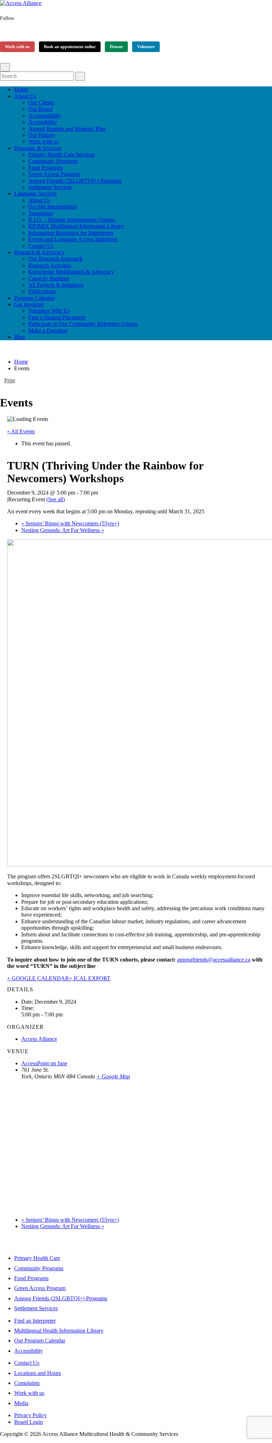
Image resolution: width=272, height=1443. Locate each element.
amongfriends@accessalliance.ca (213, 960)
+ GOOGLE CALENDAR (38, 978)
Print (9, 380)
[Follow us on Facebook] (6, 31)
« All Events (21, 431)
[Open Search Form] (5, 67)
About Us (25, 96)
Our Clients (41, 102)
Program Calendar (34, 298)
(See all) (55, 499)
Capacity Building (48, 278)
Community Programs (53, 161)
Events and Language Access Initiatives (72, 239)
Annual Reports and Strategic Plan (67, 129)
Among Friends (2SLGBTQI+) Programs (74, 181)
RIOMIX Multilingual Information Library (76, 226)
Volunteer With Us (49, 311)
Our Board (40, 109)
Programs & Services (37, 148)
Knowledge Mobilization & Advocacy (71, 272)
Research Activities (49, 265)
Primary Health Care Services (61, 155)
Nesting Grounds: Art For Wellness (62, 530)
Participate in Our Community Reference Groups (83, 324)
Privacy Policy (30, 1415)
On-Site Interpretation (52, 207)
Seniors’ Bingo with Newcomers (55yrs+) (70, 523)
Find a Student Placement (56, 317)
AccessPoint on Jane (44, 1063)
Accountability (44, 116)
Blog (19, 337)
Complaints (27, 1383)
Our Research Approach (55, 259)
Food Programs (45, 168)
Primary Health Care (37, 1258)
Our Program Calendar (39, 1341)
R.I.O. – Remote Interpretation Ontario (71, 220)
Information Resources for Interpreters (70, 233)
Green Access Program (54, 174)
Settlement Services (50, 187)
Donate (116, 46)
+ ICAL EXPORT (89, 978)
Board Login (28, 1422)
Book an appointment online (70, 46)
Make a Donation (47, 330)
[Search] (80, 76)
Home (21, 89)
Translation (40, 213)
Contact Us (40, 246)
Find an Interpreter (35, 1321)
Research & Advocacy (39, 252)
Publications (42, 291)
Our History (41, 135)
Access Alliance (39, 1039)
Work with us (17, 46)
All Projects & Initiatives (55, 285)
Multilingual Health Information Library (58, 1331)
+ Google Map (113, 1076)
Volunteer (146, 46)
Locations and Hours (37, 1373)
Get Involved (29, 304)
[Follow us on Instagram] (18, 31)
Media (21, 1403)
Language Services (35, 193)
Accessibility (42, 122)
